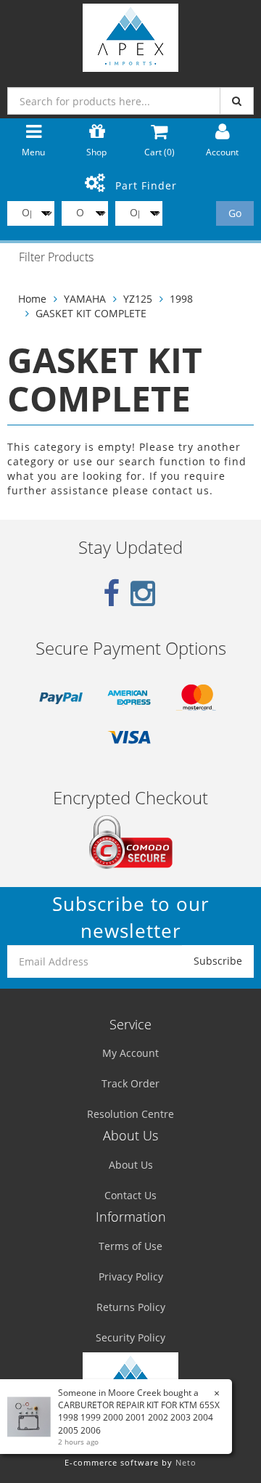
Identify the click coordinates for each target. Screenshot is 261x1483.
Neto (185, 1462)
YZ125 (137, 299)
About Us (131, 1165)
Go (234, 213)
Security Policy (130, 1337)
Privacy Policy (131, 1276)
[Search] (237, 101)
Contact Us (130, 1195)
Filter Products (56, 257)
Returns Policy (130, 1307)
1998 (181, 299)
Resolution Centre (130, 1114)
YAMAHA (85, 299)
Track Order (131, 1083)
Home (32, 299)
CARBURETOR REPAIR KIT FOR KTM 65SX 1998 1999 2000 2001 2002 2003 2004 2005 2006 (139, 1417)
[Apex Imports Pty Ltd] (130, 34)
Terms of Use (130, 1246)
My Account (130, 1053)
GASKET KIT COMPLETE (91, 313)
